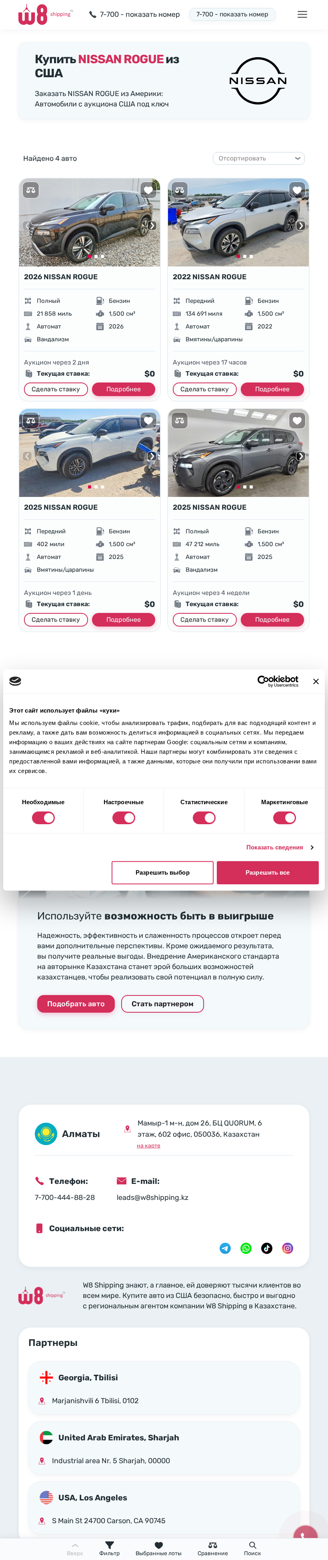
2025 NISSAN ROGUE (61, 507)
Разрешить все (268, 872)
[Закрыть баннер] (316, 681)
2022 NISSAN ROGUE (209, 276)
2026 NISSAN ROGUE (61, 276)
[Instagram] (287, 1248)
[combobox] (255, 158)
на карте (148, 1145)
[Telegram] (225, 1248)
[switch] (123, 817)
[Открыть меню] (302, 14)
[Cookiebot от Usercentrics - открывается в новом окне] (263, 681)
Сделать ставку (56, 389)
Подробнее (123, 389)
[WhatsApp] (246, 1248)
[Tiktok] (266, 1248)
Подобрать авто (76, 1003)
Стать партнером (163, 1003)
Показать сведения (275, 847)
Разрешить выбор (163, 872)
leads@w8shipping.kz (152, 1197)
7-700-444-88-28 (65, 1197)
